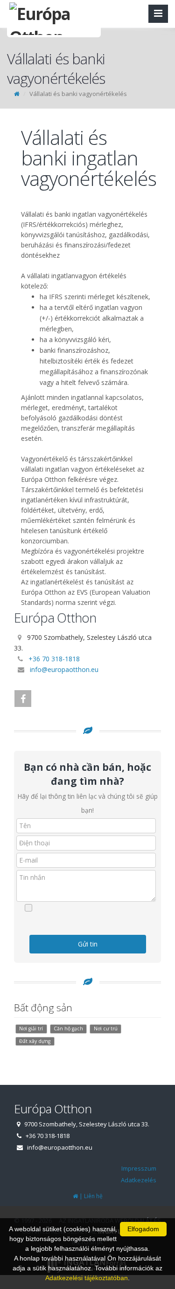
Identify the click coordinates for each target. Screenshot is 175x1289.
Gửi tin (88, 943)
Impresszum (138, 1168)
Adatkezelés (138, 1180)
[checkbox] (92, 908)
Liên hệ (93, 1196)
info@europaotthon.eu (64, 669)
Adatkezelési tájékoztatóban (86, 1278)
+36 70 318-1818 (54, 658)
